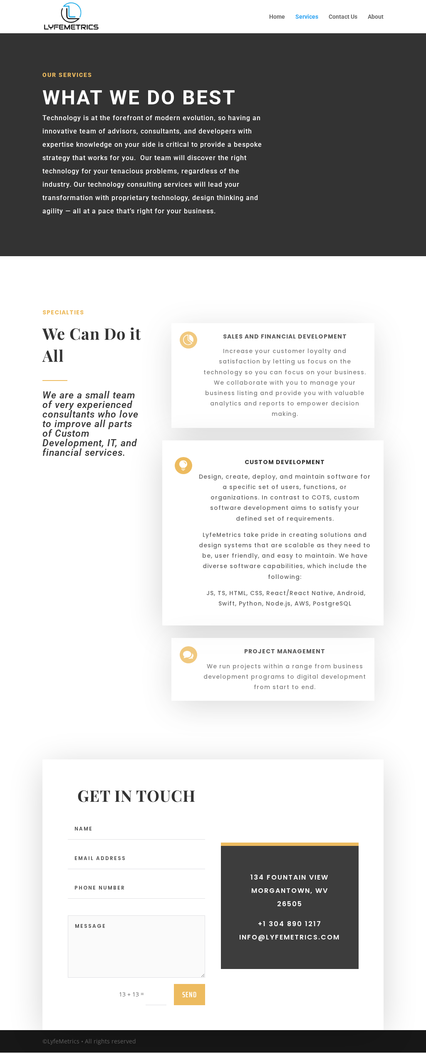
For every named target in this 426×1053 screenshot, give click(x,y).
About (376, 17)
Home (277, 17)
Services (306, 17)
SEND (189, 994)
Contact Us (343, 17)
